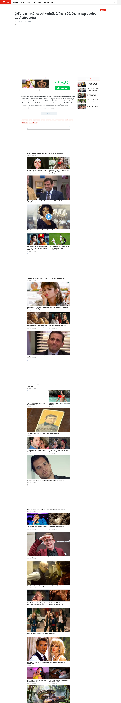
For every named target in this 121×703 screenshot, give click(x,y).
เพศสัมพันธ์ (24, 122)
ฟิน (53, 120)
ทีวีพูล (43, 120)
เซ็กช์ (71, 120)
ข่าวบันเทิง (15, 2)
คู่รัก (30, 120)
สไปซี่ (66, 120)
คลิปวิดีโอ (22, 2)
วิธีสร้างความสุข (59, 120)
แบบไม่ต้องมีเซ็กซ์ (33, 122)
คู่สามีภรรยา (36, 120)
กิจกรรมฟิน (24, 120)
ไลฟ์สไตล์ (28, 2)
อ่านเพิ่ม (48, 113)
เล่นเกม (39, 2)
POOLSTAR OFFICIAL (48, 2)
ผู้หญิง (102, 10)
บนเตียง (48, 120)
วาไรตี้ (34, 2)
